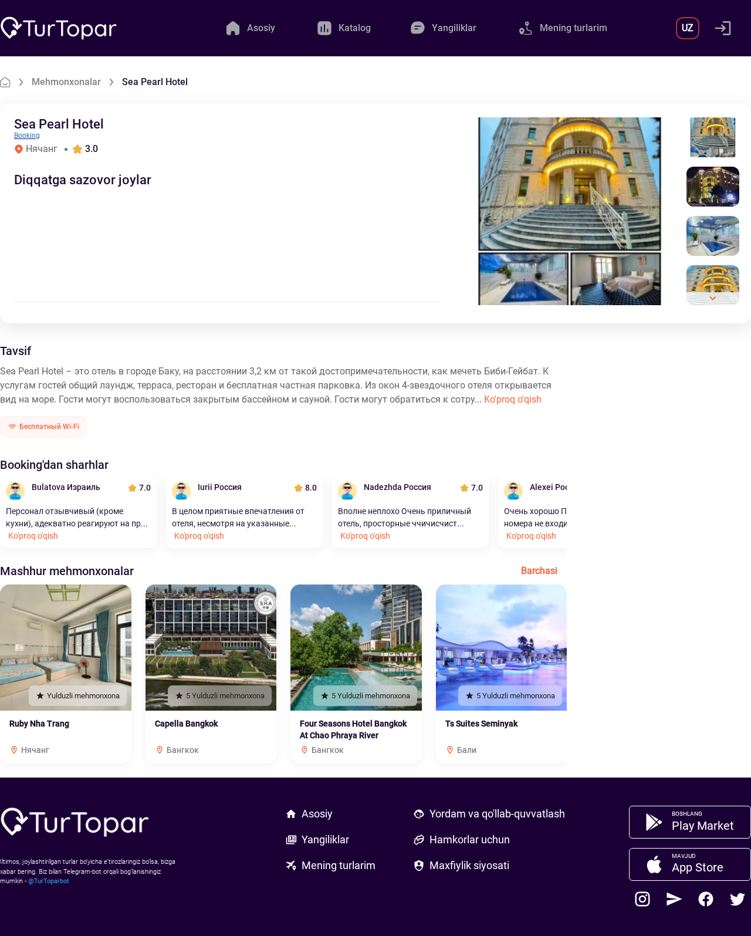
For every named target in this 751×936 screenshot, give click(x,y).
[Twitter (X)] (737, 899)
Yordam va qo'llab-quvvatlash (497, 813)
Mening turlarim (339, 865)
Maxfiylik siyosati (469, 865)
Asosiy (317, 813)
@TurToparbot (48, 881)
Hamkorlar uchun (469, 839)
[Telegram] (674, 899)
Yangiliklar (325, 839)
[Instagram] (642, 899)
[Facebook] (706, 899)
